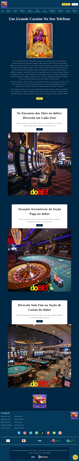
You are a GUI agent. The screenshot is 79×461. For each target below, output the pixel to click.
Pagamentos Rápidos (52, 11)
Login (75, 4)
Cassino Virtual (68, 11)
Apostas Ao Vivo (9, 11)
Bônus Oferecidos (37, 11)
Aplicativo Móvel (75, 11)
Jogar (39, 129)
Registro (66, 4)
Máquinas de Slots (22, 11)
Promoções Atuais (60, 11)
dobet (2, 11)
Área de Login (15, 11)
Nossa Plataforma (30, 11)
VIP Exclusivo (44, 11)
